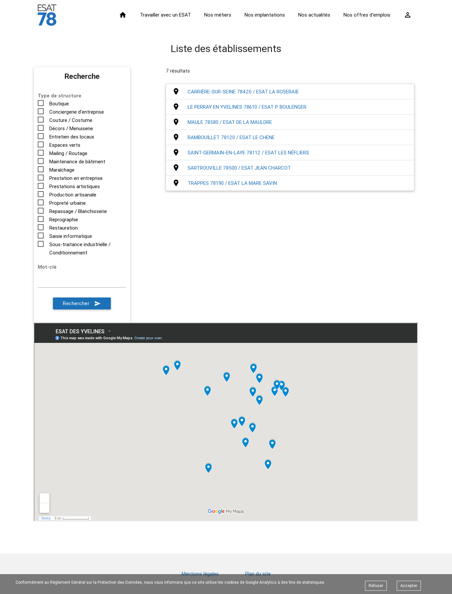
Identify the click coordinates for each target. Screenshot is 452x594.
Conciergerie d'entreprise (76, 112)
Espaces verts (64, 145)
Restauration (63, 228)
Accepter (408, 585)
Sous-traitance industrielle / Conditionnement (80, 244)
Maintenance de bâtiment (77, 161)
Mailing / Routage (68, 153)
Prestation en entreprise (76, 178)
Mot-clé (47, 267)
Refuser (376, 585)
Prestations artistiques (74, 186)
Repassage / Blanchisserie (78, 211)
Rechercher (82, 303)
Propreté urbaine (67, 203)
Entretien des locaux (71, 137)
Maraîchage (61, 170)
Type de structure (59, 95)
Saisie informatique (70, 236)
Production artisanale (72, 194)
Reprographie (63, 219)
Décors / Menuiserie (71, 128)
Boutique (59, 103)
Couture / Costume (70, 120)
